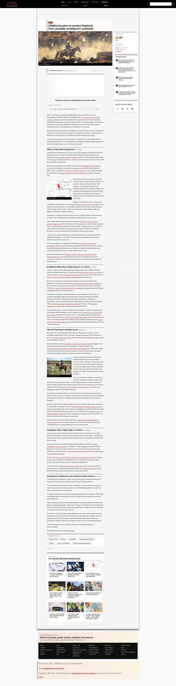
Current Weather (93, 647)
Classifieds (104, 2)
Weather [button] (94, 2)
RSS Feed (123, 650)
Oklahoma (73, 539)
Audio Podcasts (109, 652)
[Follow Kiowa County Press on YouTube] (132, 109)
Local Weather (92, 654)
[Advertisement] (84, 85)
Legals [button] (85, 5)
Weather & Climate (94, 650)
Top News (43, 647)
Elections (42, 654)
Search (123, 647)
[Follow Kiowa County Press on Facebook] (122, 109)
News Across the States (46, 650)
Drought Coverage (93, 652)
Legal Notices (76, 656)
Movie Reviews (109, 650)
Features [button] (64, 5)
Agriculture (53, 539)
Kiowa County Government (80, 650)
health (63, 539)
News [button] (76, 2)
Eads (57, 654)
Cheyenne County (61, 650)
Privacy (123, 654)
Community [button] (84, 2)
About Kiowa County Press (128, 652)
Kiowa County (60, 647)
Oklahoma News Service (87, 539)
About (106, 5)
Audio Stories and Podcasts (81, 543)
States (51, 543)
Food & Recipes (109, 647)
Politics (42, 652)
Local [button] (69, 2)
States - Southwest (63, 543)
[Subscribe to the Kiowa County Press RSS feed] (127, 109)
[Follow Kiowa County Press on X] (117, 109)
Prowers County (60, 652)
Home (63, 2)
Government (76, 647)
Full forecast (118, 51)
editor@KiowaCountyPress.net (53, 668)
